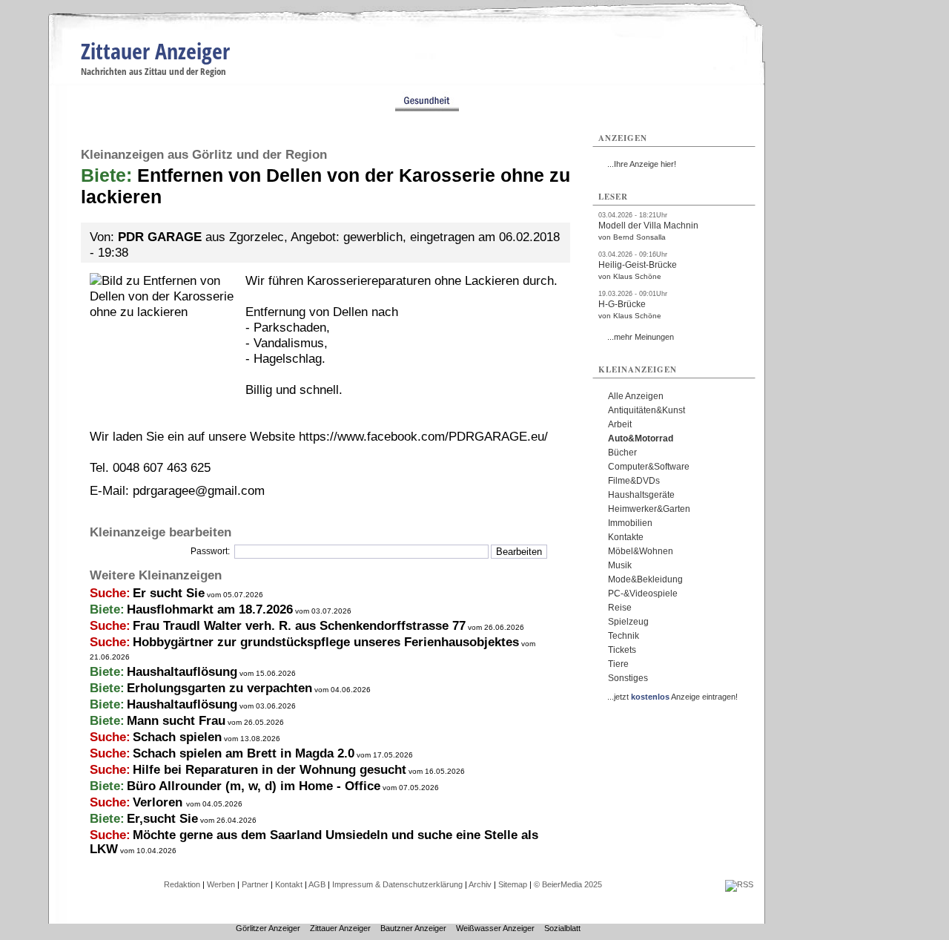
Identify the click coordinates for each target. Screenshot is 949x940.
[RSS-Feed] (739, 884)
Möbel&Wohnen (640, 551)
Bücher (622, 452)
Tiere (618, 664)
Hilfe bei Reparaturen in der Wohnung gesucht (269, 770)
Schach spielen (177, 737)
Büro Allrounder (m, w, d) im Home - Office (253, 786)
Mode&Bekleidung (645, 579)
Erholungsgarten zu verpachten (219, 688)
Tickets (622, 650)
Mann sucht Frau (176, 721)
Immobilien (630, 523)
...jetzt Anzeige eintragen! (672, 696)
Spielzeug (628, 621)
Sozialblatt (562, 928)
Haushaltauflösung (182, 672)
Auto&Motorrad (640, 438)
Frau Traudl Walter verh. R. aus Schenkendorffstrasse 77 (299, 626)
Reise (620, 607)
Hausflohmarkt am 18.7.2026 (210, 609)
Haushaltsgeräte (641, 495)
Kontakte (626, 537)
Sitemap (512, 884)
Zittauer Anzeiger (155, 51)
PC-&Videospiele (643, 593)
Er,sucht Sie (162, 819)
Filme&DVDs (634, 480)
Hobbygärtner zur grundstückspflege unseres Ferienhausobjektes (326, 642)
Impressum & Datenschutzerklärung (397, 884)
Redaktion (182, 884)
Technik (623, 636)
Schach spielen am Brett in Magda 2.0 (243, 753)
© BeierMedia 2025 (568, 884)
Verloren (159, 802)
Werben (221, 884)
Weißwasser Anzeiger (495, 928)
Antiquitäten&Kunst (646, 410)
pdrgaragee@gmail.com (199, 491)
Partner (255, 884)
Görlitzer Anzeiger (268, 928)
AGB (316, 884)
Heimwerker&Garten (649, 509)
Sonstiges (628, 678)
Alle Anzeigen (636, 396)
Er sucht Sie (169, 593)
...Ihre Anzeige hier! (641, 164)
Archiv (480, 884)
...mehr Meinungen (640, 337)
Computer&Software (649, 466)
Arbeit (620, 424)
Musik (620, 565)
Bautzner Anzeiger (413, 928)
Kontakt (288, 884)
